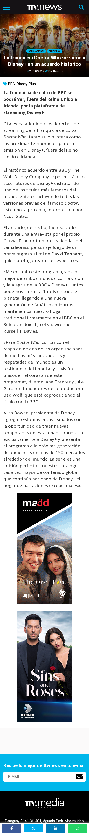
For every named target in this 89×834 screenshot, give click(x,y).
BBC (11, 84)
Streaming (55, 51)
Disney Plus (26, 84)
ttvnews (58, 71)
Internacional (36, 51)
